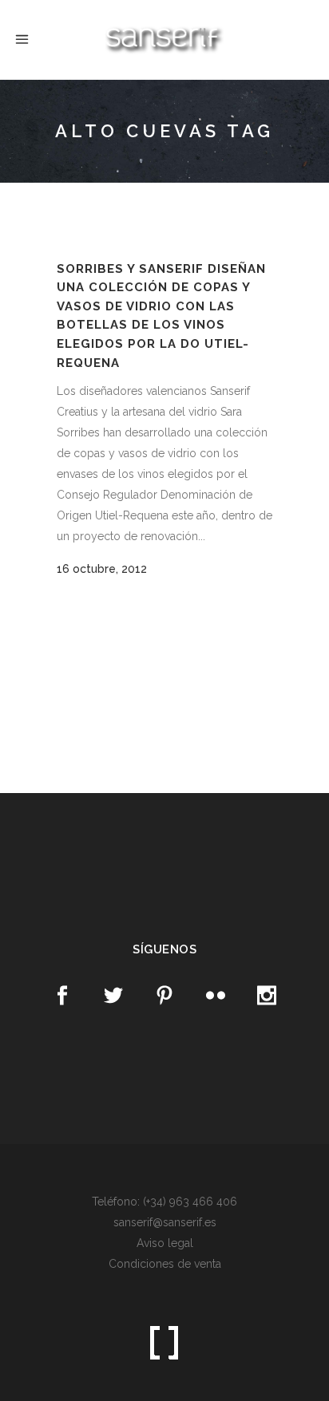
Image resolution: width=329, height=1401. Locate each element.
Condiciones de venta (165, 1263)
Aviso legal (165, 1243)
